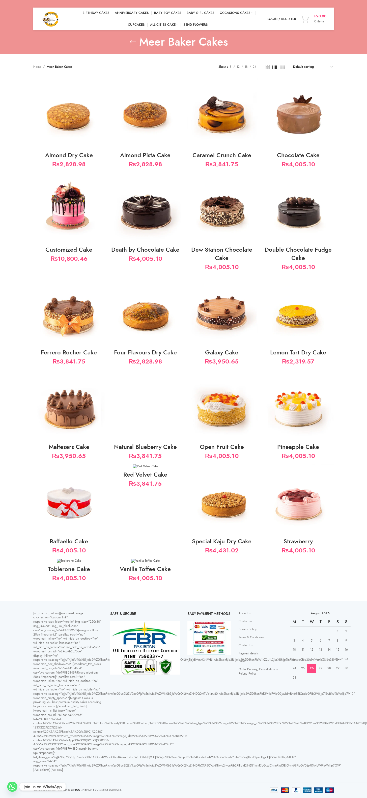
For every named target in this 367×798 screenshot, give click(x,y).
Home (37, 67)
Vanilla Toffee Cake (145, 569)
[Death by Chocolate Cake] (145, 207)
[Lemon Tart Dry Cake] (298, 310)
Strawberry (298, 541)
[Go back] (133, 42)
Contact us (245, 621)
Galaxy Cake (221, 352)
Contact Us (246, 645)
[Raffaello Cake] (69, 499)
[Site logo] (51, 19)
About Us (245, 613)
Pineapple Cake (298, 447)
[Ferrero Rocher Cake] (69, 310)
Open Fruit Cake (222, 447)
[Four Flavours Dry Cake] (145, 310)
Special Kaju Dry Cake (221, 541)
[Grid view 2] (268, 67)
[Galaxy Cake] (222, 310)
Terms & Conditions (251, 637)
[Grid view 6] (282, 67)
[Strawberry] (298, 499)
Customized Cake (68, 249)
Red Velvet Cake (145, 474)
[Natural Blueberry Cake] (145, 405)
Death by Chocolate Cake (145, 249)
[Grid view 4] (274, 67)
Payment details (249, 653)
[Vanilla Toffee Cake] (145, 560)
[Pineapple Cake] (298, 405)
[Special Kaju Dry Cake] (222, 499)
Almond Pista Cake (145, 155)
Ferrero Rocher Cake (69, 352)
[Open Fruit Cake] (222, 405)
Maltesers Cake (69, 447)
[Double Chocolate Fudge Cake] (298, 207)
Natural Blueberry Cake (145, 447)
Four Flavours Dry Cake (145, 352)
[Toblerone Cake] (69, 560)
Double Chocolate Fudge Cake (298, 253)
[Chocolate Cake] (298, 113)
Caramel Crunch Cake (221, 155)
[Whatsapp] (12, 787)
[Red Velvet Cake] (145, 466)
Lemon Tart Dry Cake (298, 352)
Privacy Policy (248, 629)
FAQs (242, 661)
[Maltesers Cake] (69, 405)
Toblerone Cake (69, 569)
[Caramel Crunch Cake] (222, 113)
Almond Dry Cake (69, 155)
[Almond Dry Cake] (69, 113)
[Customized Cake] (69, 207)
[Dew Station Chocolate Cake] (222, 207)
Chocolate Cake (298, 155)
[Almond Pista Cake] (145, 113)
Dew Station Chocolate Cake (221, 253)
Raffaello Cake (69, 541)
